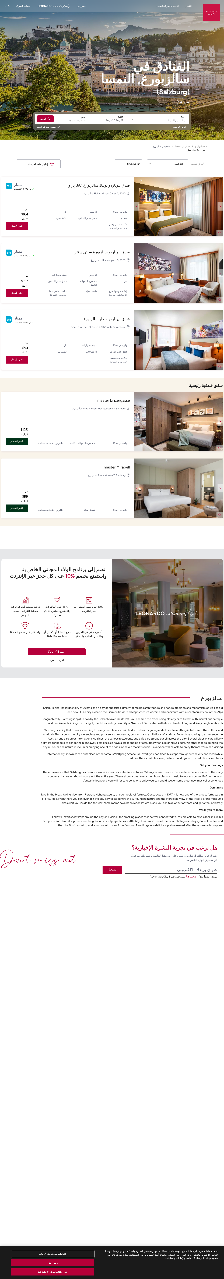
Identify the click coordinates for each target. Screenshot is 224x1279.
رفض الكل (53, 1262)
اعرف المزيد (56, 660)
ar (8, 6)
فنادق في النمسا (182, 146)
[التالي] (220, 206)
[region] (112, 1262)
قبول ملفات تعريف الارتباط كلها (52, 1271)
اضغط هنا (191, 876)
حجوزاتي (81, 6)
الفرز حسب (197, 163)
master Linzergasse (113, 400)
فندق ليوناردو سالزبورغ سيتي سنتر (102, 252)
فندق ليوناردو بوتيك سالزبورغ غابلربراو (99, 185)
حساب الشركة (23, 6)
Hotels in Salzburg (195, 150)
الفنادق (188, 6)
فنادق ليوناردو (201, 146)
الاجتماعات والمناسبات (167, 6)
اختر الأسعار (17, 226)
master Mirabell (117, 467)
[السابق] (136, 206)
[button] (178, 206)
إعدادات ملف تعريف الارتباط (52, 1253)
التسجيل (112, 869)
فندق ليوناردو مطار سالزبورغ (106, 319)
